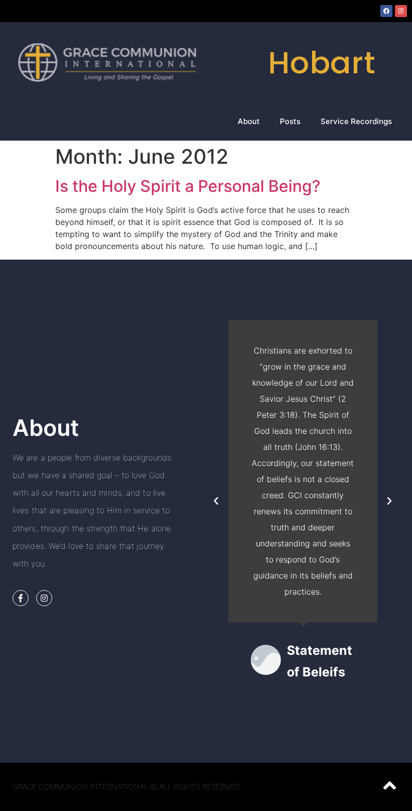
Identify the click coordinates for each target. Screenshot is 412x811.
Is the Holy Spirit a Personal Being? (188, 186)
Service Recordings (356, 121)
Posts (290, 121)
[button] (216, 501)
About (249, 121)
